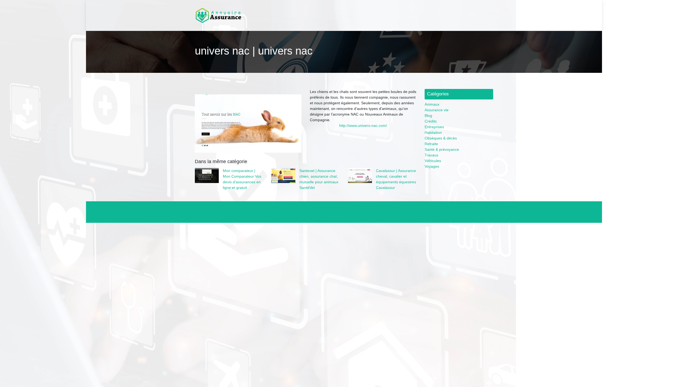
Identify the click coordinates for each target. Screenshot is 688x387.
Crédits (431, 121)
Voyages (432, 166)
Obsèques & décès (441, 138)
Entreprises (434, 127)
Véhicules (433, 161)
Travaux (431, 155)
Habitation (433, 132)
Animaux (432, 104)
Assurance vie (437, 110)
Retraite (431, 144)
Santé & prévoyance (442, 149)
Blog (428, 115)
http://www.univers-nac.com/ (363, 125)
